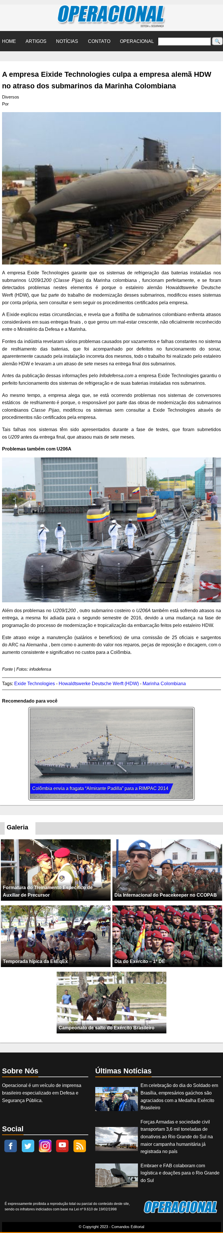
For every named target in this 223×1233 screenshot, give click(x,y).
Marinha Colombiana (164, 683)
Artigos (36, 41)
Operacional (137, 41)
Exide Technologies (34, 683)
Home (9, 41)
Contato (99, 41)
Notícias (67, 41)
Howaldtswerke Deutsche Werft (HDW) (99, 683)
